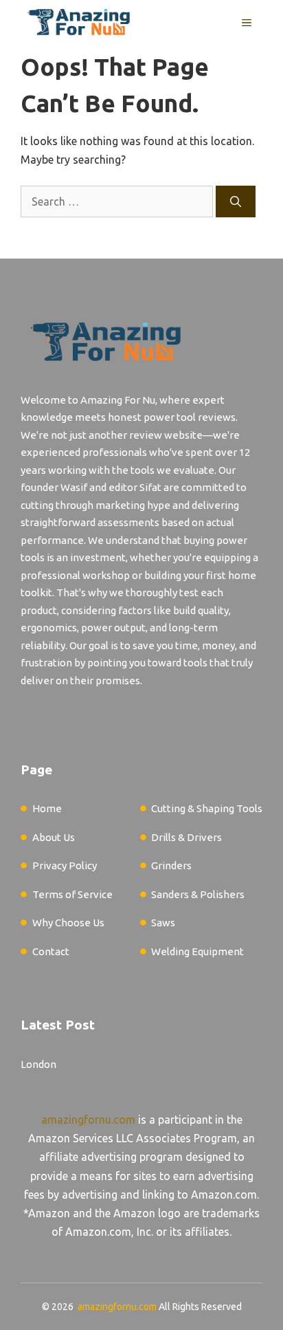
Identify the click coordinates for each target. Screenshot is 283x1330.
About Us (53, 837)
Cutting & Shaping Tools (206, 808)
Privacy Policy (64, 865)
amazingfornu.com (88, 1119)
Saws (163, 922)
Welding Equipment (197, 951)
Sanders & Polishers (198, 894)
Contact (50, 951)
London (38, 1064)
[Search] (236, 201)
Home (47, 808)
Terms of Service (72, 894)
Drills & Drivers (186, 837)
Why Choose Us (68, 922)
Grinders (171, 865)
